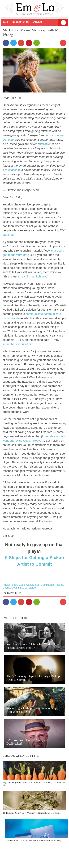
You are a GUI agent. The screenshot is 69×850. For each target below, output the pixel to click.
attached (8, 234)
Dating (6, 587)
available (44, 144)
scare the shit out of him (18, 344)
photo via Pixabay (57, 90)
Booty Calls (18, 584)
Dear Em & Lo (19, 587)
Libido (32, 587)
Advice (6, 584)
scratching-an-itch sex (32, 276)
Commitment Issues (52, 584)
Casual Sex (32, 584)
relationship (12, 170)
